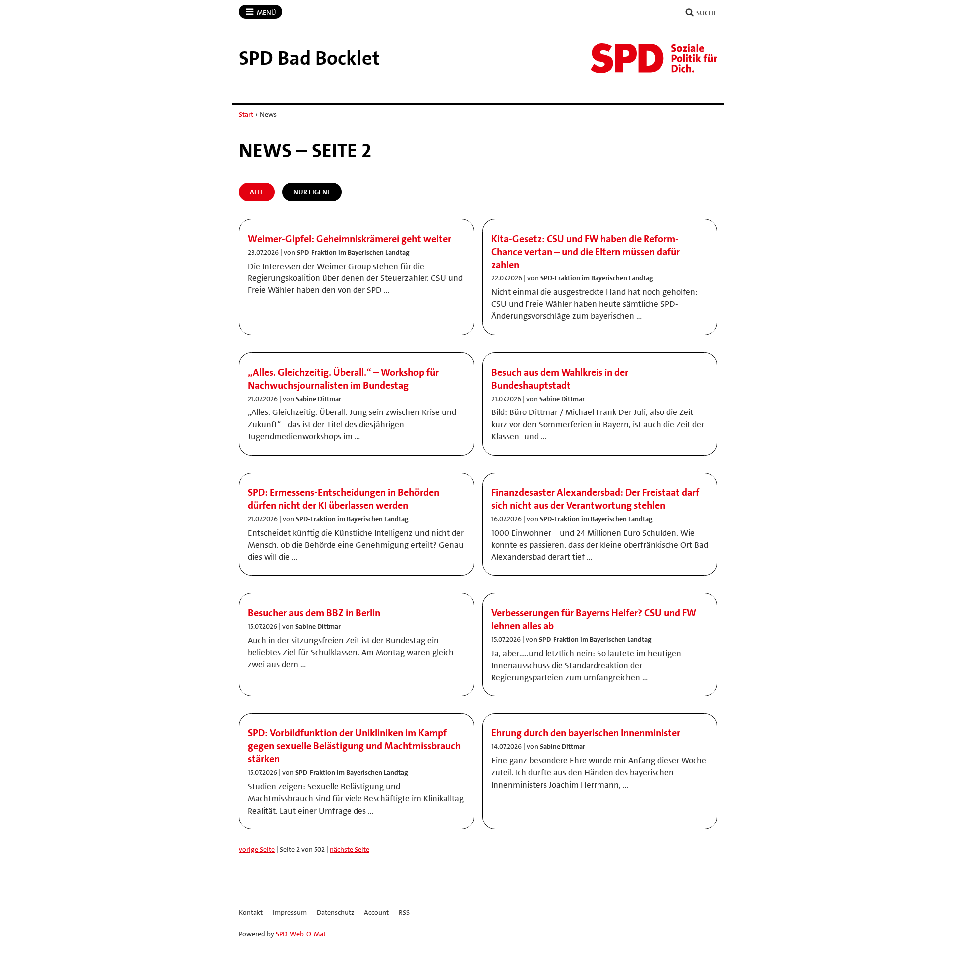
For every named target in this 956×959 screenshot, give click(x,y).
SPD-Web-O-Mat (301, 933)
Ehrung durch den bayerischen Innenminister (585, 732)
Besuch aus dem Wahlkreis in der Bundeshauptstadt (559, 379)
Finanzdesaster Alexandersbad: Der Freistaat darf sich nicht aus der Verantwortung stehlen (595, 499)
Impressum (290, 912)
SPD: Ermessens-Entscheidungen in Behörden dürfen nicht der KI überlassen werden (343, 499)
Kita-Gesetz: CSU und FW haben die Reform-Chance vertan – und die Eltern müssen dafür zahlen (585, 251)
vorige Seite (257, 849)
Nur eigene (312, 191)
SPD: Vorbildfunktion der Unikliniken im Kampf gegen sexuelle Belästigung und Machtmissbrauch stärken (354, 745)
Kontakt (251, 912)
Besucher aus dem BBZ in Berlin (314, 612)
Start (246, 114)
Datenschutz (335, 912)
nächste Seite (349, 849)
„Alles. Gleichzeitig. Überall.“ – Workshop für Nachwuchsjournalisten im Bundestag (343, 379)
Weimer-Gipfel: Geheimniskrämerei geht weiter (349, 238)
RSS (404, 912)
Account (376, 912)
